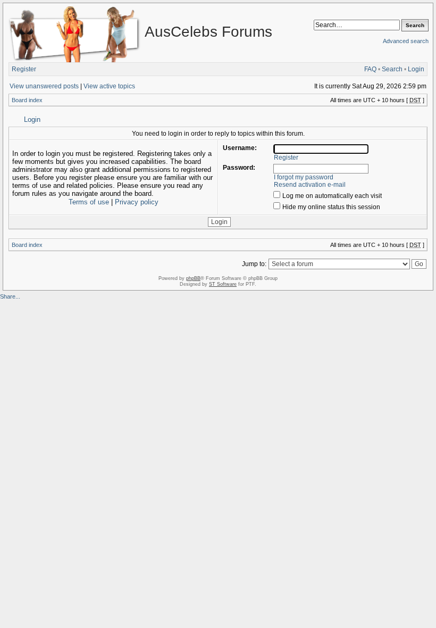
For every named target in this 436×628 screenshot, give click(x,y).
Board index (27, 100)
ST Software (223, 284)
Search (392, 69)
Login (416, 69)
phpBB (193, 278)
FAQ (370, 69)
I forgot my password (303, 177)
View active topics (109, 86)
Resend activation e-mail (310, 184)
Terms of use (89, 202)
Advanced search (406, 41)
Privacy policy (136, 202)
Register (24, 69)
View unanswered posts (44, 86)
